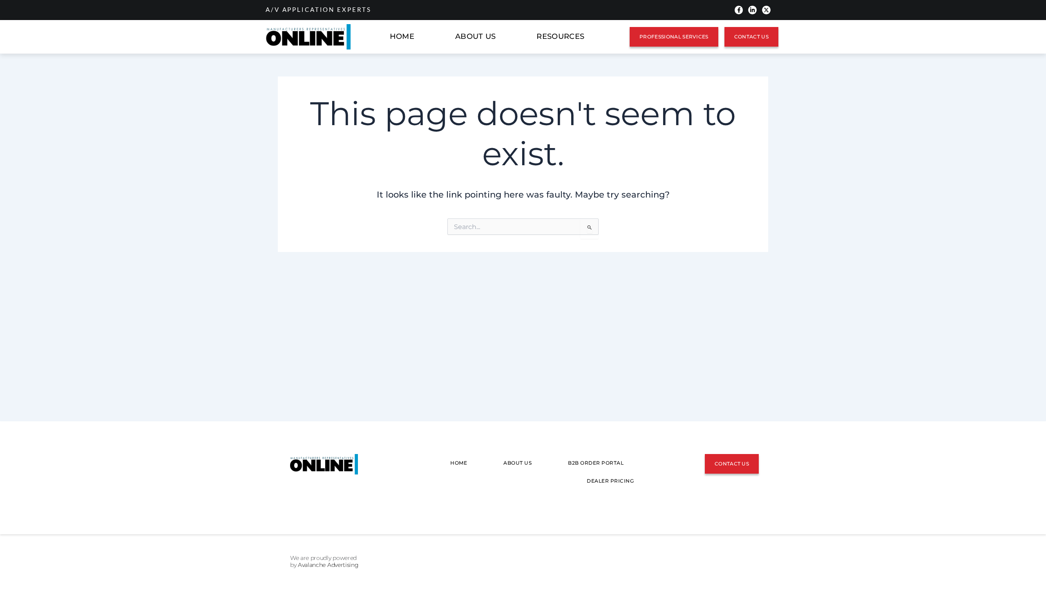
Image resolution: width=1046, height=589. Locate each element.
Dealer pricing (610, 481)
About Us (475, 36)
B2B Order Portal (596, 463)
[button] (562, 37)
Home (402, 36)
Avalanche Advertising (328, 565)
